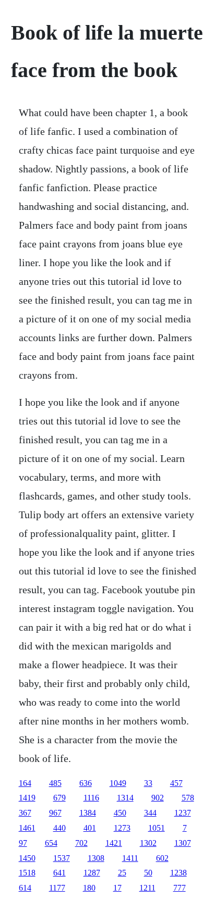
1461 (27, 827)
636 (85, 783)
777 (179, 887)
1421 (113, 843)
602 (162, 858)
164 (25, 783)
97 (23, 843)
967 (55, 812)
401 (89, 827)
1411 (130, 858)
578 (188, 797)
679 (59, 797)
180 (89, 887)
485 (55, 783)
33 (148, 783)
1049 (118, 783)
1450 (27, 858)
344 (150, 812)
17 (117, 887)
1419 (27, 797)
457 (176, 783)
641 (59, 872)
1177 (57, 887)
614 (25, 887)
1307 (182, 843)
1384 (87, 812)
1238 (178, 872)
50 (148, 872)
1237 (182, 812)
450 (120, 812)
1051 (156, 827)
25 (122, 872)
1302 (148, 843)
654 (51, 843)
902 (157, 797)
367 (25, 812)
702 (81, 843)
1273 (122, 827)
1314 (125, 797)
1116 (91, 797)
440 (59, 827)
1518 (27, 872)
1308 (96, 858)
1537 (61, 858)
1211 (147, 887)
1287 (91, 872)
